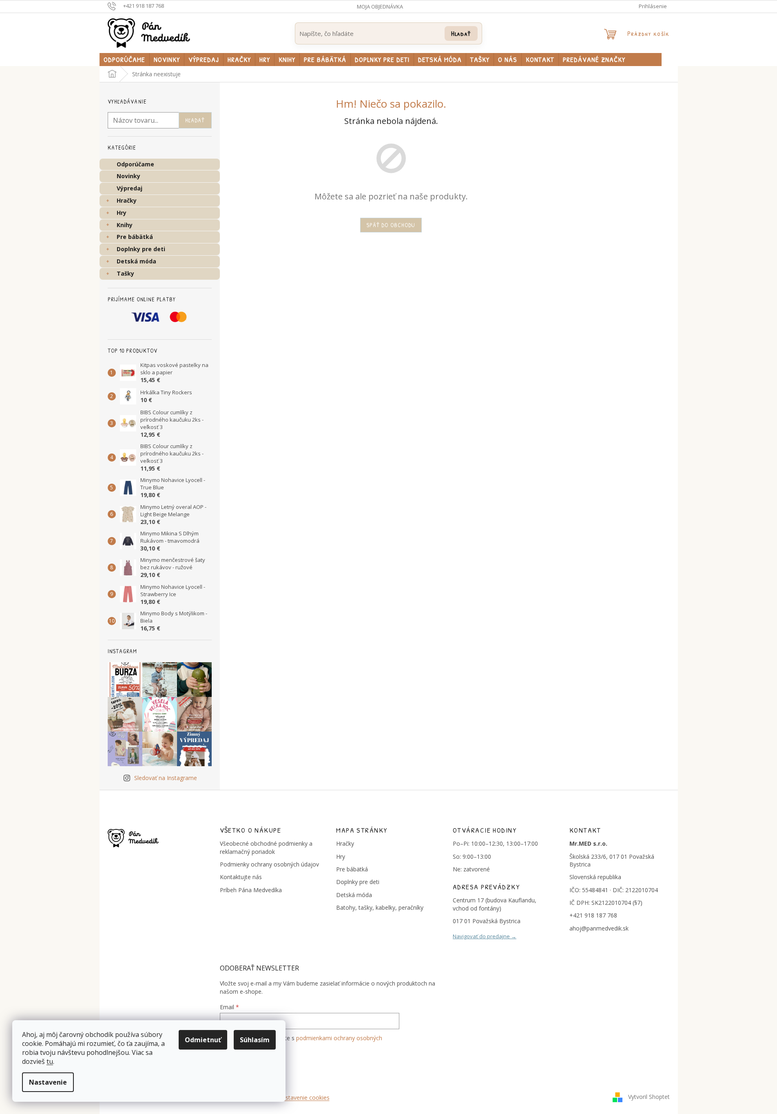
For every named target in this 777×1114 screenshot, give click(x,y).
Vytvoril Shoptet (649, 1097)
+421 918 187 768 (593, 915)
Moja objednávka (380, 6)
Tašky (125, 273)
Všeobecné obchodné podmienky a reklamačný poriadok (266, 847)
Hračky (127, 200)
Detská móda (136, 261)
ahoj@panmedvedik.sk (599, 928)
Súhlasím (255, 1039)
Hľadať (461, 33)
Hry (121, 213)
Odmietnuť (203, 1039)
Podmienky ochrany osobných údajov (269, 864)
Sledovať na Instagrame (165, 778)
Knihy (125, 225)
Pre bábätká (135, 237)
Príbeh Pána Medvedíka (251, 890)
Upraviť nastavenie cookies (294, 1097)
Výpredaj (129, 188)
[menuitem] (124, 59)
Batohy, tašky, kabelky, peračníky (379, 907)
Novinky (128, 176)
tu (49, 1061)
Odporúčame (135, 164)
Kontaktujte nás (241, 877)
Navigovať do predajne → (484, 936)
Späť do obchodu (391, 225)
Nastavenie (48, 1082)
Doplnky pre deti (141, 249)
